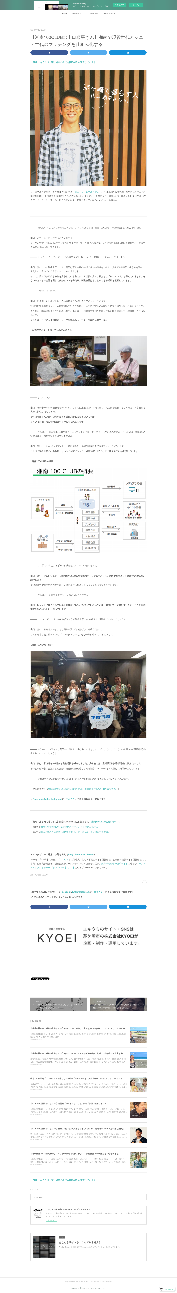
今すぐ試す (119, 4)
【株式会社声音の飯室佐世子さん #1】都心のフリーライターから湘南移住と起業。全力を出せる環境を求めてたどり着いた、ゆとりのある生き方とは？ (96, 1053)
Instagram (56, 799)
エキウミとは (93, 13)
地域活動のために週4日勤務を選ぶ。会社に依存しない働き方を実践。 (83, 788)
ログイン (136, 5)
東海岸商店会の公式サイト (114, 863)
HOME (64, 13)
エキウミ (70, 799)
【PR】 (34, 62)
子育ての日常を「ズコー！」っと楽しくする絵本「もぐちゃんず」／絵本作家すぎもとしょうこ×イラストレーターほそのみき (85, 1078)
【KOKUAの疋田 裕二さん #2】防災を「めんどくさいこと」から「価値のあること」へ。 (69, 1103)
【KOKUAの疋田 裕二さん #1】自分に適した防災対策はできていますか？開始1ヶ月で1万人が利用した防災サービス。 (82, 1128)
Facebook (38, 799)
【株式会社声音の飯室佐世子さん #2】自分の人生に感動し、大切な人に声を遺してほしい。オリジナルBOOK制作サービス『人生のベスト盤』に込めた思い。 (99, 1028)
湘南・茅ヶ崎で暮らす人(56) (39, 875)
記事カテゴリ (77, 13)
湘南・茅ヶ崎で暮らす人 (87, 192)
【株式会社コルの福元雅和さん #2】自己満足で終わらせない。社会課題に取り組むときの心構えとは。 (75, 1153)
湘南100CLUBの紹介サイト (105, 821)
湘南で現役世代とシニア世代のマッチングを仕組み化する (69, 826)
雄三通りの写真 (109, 13)
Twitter (47, 799)
